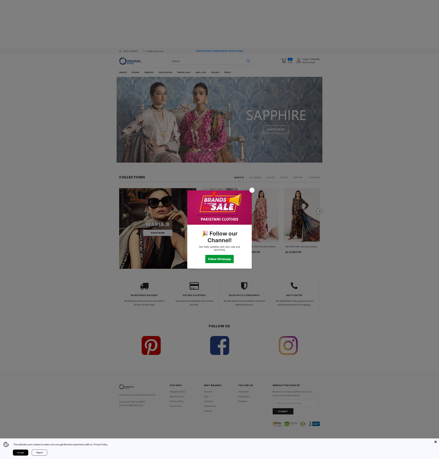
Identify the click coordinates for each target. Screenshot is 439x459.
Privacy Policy (101, 444)
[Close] (435, 442)
